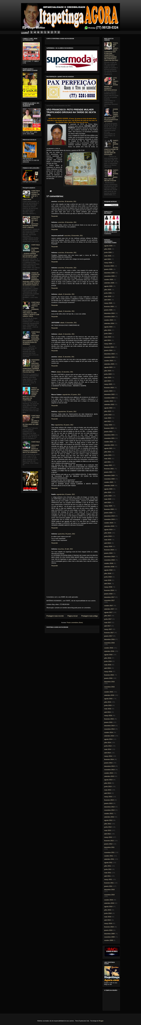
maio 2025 (107, 296)
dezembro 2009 (109, 933)
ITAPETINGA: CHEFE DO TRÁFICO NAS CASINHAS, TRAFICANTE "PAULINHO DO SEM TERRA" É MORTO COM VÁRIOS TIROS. (31, 309)
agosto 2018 (108, 570)
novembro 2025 (109, 276)
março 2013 (108, 796)
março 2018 (108, 587)
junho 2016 (108, 661)
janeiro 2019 (108, 553)
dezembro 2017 (109, 597)
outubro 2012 (108, 813)
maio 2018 (107, 580)
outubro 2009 (108, 940)
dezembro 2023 (109, 354)
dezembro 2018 (109, 556)
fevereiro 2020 (109, 509)
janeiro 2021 (108, 472)
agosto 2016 (108, 654)
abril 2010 (107, 920)
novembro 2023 (109, 357)
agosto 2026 (108, 246)
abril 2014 (107, 753)
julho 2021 (107, 452)
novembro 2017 (109, 600)
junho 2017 (108, 619)
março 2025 (108, 303)
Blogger (101, 1021)
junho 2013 (108, 786)
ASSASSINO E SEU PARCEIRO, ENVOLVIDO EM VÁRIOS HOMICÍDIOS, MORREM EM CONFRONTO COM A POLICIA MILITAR (31, 366)
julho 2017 (107, 616)
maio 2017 (107, 622)
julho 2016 (107, 658)
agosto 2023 (108, 367)
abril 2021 (107, 462)
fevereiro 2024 (109, 347)
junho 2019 (108, 536)
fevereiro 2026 (109, 266)
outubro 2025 (108, 279)
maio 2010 (107, 917)
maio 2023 (107, 377)
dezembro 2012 (109, 807)
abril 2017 (107, 626)
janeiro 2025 (108, 310)
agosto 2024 (108, 327)
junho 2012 (108, 827)
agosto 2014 (108, 739)
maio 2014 (107, 749)
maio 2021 (107, 458)
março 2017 (108, 629)
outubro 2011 (108, 856)
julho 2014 (107, 742)
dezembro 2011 (109, 847)
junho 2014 (108, 746)
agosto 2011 (108, 862)
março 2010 (108, 923)
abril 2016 (107, 668)
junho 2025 (108, 293)
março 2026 (108, 262)
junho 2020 (108, 496)
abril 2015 (107, 712)
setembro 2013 (109, 776)
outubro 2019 (108, 523)
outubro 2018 (108, 563)
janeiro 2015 (108, 722)
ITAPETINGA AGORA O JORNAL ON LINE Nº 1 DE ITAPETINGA (31, 195)
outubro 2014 (108, 732)
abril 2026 (107, 259)
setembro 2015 (109, 695)
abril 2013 (107, 793)
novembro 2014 (109, 729)
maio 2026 (107, 256)
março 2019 (108, 546)
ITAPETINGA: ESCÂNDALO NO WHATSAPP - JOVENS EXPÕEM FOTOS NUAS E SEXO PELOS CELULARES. (31, 251)
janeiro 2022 (108, 431)
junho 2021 (108, 455)
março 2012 (108, 837)
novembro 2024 (109, 316)
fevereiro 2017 (109, 632)
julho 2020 (107, 492)
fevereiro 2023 (109, 387)
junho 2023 (108, 374)
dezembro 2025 (109, 273)
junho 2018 (108, 577)
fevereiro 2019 (109, 550)
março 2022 (108, 425)
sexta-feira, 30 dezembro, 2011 (67, 201)
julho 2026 (107, 249)
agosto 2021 (108, 448)
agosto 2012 (108, 820)
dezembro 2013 (109, 766)
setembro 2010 (109, 903)
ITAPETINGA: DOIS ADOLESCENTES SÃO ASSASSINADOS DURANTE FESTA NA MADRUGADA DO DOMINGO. (31, 338)
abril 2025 (107, 300)
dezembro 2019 (109, 516)
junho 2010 (108, 913)
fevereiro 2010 (109, 927)
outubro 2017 (108, 605)
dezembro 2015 (109, 681)
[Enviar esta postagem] (50, 191)
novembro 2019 (109, 519)
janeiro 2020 (108, 512)
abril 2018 (107, 583)
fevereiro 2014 (109, 759)
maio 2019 (107, 539)
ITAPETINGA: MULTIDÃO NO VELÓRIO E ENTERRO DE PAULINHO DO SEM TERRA (31, 421)
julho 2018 (107, 573)
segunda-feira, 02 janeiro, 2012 (71, 394)
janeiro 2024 (108, 350)
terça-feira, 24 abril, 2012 (65, 549)
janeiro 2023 (108, 391)
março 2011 (108, 879)
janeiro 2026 (108, 269)
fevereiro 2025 (109, 306)
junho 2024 (108, 333)
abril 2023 (107, 381)
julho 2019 (107, 533)
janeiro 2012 (108, 844)
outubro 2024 (108, 320)
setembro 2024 (109, 323)
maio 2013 (107, 790)
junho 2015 (108, 705)
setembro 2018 (109, 566)
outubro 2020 (108, 482)
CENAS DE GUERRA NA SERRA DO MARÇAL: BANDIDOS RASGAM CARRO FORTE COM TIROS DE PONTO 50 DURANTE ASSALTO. (31, 279)
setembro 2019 (109, 526)
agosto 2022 (108, 408)
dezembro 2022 (109, 394)
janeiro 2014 (108, 763)
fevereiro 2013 (109, 800)
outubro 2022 (108, 401)
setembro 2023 (109, 364)
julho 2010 (107, 910)
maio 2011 (107, 872)
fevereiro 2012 (109, 840)
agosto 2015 (108, 698)
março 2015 (108, 715)
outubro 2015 (108, 692)
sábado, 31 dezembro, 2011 (66, 294)
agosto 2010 (108, 906)
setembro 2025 (109, 283)
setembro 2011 (109, 859)
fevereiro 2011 (109, 883)
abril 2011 (107, 876)
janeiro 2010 (108, 930)
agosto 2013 (108, 780)
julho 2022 (107, 411)
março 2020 (108, 506)
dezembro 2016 (109, 639)
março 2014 (108, 756)
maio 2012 (107, 830)
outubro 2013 (108, 773)
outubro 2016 (108, 648)
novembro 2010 (109, 894)
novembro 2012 (109, 810)
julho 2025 (107, 289)
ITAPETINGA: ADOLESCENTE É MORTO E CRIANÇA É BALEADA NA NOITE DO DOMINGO (31, 447)
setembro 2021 (109, 445)
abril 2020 (107, 502)
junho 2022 (108, 415)
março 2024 (108, 344)
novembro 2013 (109, 769)
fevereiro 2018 (109, 590)
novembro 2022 (109, 398)
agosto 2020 (108, 489)
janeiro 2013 (108, 803)
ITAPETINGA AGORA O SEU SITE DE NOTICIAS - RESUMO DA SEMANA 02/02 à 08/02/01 (31, 222)
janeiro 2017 (108, 636)
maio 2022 (107, 418)
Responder (54, 216)
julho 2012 (107, 824)
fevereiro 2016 (109, 675)
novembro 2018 (109, 560)
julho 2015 (107, 702)
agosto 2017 (108, 612)
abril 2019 (107, 543)
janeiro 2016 (108, 678)
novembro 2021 (109, 438)
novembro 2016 (109, 643)
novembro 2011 (109, 852)
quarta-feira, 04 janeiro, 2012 (66, 534)
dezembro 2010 (109, 889)
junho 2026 (108, 252)
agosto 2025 (108, 286)
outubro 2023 (108, 360)
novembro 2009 (109, 937)
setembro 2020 (109, 485)
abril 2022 (107, 421)
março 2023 (108, 384)
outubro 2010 (108, 900)
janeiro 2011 (108, 886)
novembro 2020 (109, 479)
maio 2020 (107, 499)
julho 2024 (107, 330)
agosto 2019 (108, 529)
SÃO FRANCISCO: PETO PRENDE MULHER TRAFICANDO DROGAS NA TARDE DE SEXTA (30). (71, 112)
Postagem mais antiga (89, 616)
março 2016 (108, 671)
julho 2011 (107, 866)
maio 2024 (107, 337)
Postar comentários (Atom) (75, 622)
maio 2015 (107, 709)
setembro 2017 (109, 609)
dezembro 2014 (109, 725)
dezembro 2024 (109, 313)
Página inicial (73, 616)
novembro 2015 (109, 687)
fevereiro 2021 (109, 468)
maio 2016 (107, 665)
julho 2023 (107, 371)
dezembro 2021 (109, 435)
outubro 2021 (108, 441)
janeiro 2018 (108, 594)
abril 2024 (107, 340)
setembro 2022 (109, 404)
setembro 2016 (109, 651)
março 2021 (108, 465)
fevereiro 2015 (109, 719)
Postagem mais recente (55, 616)
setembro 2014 (109, 736)
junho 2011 (107, 869)
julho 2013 (107, 783)
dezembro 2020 (109, 475)
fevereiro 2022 (109, 428)
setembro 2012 (109, 817)
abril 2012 (107, 834)
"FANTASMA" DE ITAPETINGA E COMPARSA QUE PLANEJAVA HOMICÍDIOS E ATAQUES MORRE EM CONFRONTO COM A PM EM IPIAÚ (111, 51)
